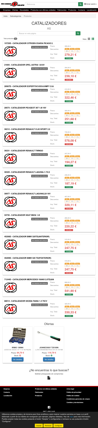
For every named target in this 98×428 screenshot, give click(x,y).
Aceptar (38, 426)
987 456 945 (49, 411)
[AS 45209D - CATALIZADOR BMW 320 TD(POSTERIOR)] (10, 266)
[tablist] (49, 346)
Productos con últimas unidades (43, 10)
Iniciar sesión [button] (90, 4)
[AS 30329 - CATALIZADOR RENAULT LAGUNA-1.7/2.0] (10, 180)
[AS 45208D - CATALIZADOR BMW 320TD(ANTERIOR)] (10, 245)
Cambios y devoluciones (75, 402)
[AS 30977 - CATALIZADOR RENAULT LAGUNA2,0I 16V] (10, 202)
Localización (92, 10)
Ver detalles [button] (17, 359)
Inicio (6, 16)
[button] (89, 38)
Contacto (81, 10)
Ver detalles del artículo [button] (39, 47)
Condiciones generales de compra (78, 399)
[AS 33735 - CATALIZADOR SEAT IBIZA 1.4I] (10, 223)
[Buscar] (80, 4)
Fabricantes (61, 10)
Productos (72, 10)
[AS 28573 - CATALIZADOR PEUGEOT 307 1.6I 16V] (10, 116)
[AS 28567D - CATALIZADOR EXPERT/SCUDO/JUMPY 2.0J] (10, 94)
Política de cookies (73, 395)
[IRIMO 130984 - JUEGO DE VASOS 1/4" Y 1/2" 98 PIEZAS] (17, 336)
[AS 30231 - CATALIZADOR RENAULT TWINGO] (10, 159)
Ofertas (15, 10)
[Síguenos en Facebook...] (49, 407)
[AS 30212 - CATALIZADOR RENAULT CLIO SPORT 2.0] (10, 137)
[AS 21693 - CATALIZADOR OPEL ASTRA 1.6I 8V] (10, 73)
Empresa (6, 10)
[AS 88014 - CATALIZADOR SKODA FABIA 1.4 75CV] (10, 309)
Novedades (24, 10)
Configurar (58, 426)
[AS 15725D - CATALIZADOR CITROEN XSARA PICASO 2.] (10, 51)
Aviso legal (70, 389)
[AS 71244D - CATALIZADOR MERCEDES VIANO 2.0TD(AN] (10, 287)
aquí (71, 416)
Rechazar (48, 426)
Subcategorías (15, 16)
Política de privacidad (74, 392)
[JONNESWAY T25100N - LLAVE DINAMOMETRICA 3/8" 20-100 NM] (49, 336)
